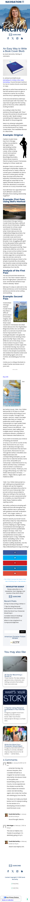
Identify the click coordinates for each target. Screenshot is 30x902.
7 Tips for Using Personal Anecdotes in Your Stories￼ (13, 607)
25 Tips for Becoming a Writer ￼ (14, 604)
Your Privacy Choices (12, 897)
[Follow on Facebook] (8, 38)
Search (23, 632)
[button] (23, 1)
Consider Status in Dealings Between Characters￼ (13, 617)
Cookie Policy (15, 888)
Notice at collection (7, 900)
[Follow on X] (13, 38)
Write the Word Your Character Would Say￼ (13, 745)
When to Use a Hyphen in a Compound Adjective (13, 621)
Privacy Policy (15, 883)
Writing (18, 54)
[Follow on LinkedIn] (22, 38)
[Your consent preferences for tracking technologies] (27, 899)
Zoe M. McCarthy (10, 54)
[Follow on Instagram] (17, 38)
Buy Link (5, 377)
